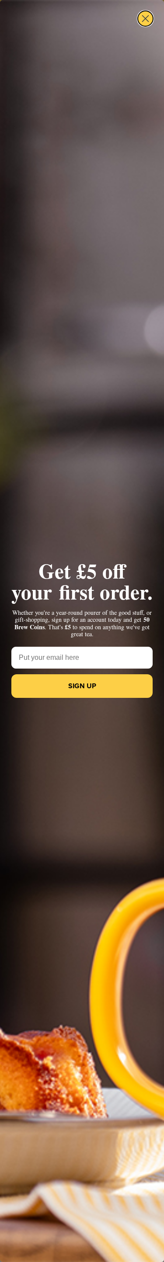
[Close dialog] (145, 18)
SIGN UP (82, 686)
